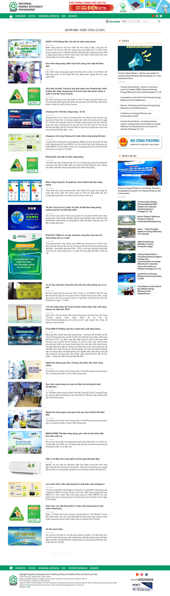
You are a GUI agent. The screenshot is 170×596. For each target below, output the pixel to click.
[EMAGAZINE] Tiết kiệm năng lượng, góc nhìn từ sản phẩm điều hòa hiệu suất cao (75, 434)
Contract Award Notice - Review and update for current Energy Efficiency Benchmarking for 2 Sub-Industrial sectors (140, 76)
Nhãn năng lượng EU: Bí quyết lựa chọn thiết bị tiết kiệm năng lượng (74, 183)
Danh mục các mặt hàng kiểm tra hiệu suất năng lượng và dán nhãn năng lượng (74, 507)
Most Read (129, 156)
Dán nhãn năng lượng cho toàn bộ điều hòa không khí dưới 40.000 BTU (73, 385)
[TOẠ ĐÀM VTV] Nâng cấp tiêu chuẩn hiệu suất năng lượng (73, 329)
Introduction (20, 16)
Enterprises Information (77, 568)
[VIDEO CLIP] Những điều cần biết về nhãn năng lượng (70, 41)
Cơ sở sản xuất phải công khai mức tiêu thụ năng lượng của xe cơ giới (76, 286)
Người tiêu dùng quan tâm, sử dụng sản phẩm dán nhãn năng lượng (74, 364)
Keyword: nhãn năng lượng (85, 30)
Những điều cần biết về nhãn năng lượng (64, 157)
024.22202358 (114, 21)
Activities (32, 16)
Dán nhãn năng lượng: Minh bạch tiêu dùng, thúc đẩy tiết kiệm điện (74, 64)
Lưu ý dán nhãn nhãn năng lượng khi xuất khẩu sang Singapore (75, 484)
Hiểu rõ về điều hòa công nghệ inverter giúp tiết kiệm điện (72, 459)
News (64, 16)
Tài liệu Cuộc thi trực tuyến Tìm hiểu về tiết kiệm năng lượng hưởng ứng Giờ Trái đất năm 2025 (73, 208)
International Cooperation (48, 16)
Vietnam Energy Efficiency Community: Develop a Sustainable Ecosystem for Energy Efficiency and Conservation (139, 191)
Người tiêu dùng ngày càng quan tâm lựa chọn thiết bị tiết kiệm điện (75, 413)
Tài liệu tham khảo (54, 529)
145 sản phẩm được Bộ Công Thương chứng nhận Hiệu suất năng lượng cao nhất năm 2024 (76, 308)
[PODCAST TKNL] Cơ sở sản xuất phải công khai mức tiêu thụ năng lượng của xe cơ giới (74, 236)
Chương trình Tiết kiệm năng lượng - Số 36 (65, 112)
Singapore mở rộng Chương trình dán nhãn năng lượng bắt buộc (76, 136)
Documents (72, 16)
